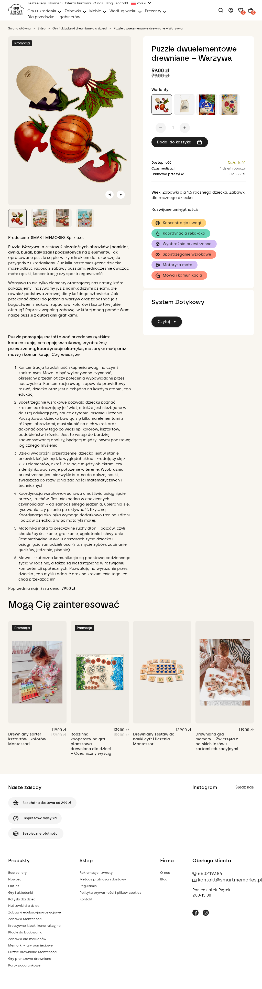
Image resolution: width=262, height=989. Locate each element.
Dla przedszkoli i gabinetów (53, 17)
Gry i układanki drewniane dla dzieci (79, 28)
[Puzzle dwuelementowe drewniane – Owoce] (229, 104)
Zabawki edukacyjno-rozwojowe (34, 912)
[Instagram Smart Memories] (206, 913)
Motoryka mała (177, 264)
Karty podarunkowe (24, 965)
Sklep (42, 28)
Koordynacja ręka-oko (184, 233)
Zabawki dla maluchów (27, 939)
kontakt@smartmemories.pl (230, 880)
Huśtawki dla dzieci (24, 906)
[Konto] (231, 10)
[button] (17, 218)
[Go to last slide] (109, 195)
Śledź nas (244, 787)
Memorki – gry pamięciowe (30, 945)
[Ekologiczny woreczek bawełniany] (184, 104)
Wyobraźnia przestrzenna (187, 243)
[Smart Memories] (16, 13)
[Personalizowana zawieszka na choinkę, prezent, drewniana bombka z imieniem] (206, 104)
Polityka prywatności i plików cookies (110, 893)
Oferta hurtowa (78, 3)
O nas (98, 3)
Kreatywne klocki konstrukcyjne (34, 926)
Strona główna (19, 28)
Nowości (55, 3)
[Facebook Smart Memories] (195, 913)
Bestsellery (36, 3)
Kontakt (121, 3)
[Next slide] (121, 195)
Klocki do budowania (25, 932)
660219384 (210, 873)
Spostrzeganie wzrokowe (187, 254)
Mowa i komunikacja (182, 275)
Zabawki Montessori (24, 919)
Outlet (13, 886)
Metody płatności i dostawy (103, 879)
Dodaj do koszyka (174, 142)
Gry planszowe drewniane (29, 959)
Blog (109, 3)
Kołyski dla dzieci (22, 899)
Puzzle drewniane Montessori (32, 952)
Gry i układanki (20, 893)
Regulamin (88, 886)
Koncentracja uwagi (182, 222)
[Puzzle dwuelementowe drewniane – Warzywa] (161, 104)
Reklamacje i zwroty (96, 873)
